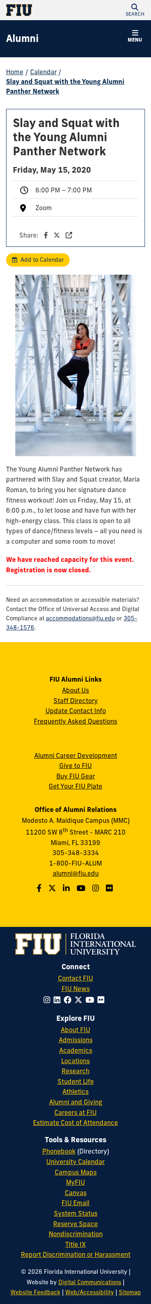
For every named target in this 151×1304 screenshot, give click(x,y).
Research (75, 1071)
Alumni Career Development (75, 755)
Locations (75, 1061)
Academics (75, 1050)
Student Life (76, 1081)
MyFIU (75, 1182)
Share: (29, 235)
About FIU (75, 1030)
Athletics (75, 1091)
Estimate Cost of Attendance (75, 1122)
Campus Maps (76, 1172)
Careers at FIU (75, 1112)
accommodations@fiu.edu (80, 618)
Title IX (75, 1244)
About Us (75, 690)
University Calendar (75, 1162)
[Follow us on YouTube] (82, 888)
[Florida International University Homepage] (41, 10)
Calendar (43, 72)
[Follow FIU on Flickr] (102, 1000)
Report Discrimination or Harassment (75, 1254)
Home (14, 72)
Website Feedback (35, 1292)
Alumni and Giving (75, 1102)
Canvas (76, 1193)
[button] (135, 10)
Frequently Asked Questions (75, 721)
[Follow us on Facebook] (40, 888)
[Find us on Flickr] (110, 888)
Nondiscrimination (76, 1234)
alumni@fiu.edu (76, 873)
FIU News (76, 989)
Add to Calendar (42, 259)
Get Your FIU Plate (75, 786)
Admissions (76, 1040)
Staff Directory (76, 701)
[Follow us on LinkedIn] (67, 888)
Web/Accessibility (89, 1292)
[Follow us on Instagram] (97, 888)
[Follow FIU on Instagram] (48, 1000)
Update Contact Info (76, 711)
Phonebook (59, 1151)
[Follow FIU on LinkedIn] (59, 1000)
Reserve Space (75, 1224)
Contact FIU (75, 978)
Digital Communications (89, 1282)
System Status (75, 1213)
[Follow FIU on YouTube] (91, 1000)
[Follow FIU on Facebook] (69, 1000)
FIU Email (75, 1203)
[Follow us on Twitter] (53, 888)
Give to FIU (75, 766)
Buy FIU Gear (75, 776)
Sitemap (130, 1292)
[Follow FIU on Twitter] (79, 1000)
